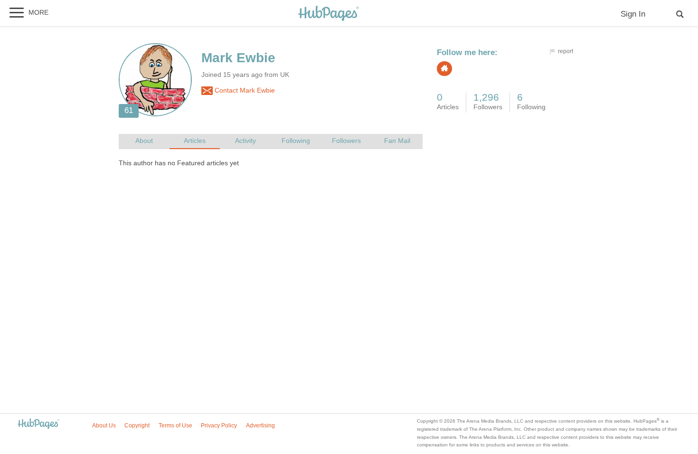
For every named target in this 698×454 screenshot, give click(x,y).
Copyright (137, 425)
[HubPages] (328, 14)
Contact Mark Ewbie (244, 90)
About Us (104, 425)
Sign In (633, 14)
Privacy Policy (219, 425)
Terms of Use (175, 425)
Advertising (260, 425)
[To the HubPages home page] (38, 424)
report (565, 51)
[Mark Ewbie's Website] (444, 68)
